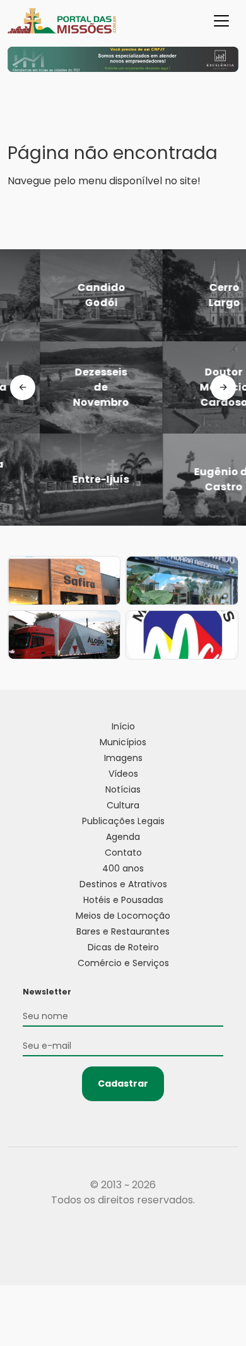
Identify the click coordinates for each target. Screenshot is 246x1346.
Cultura (123, 805)
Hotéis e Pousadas (123, 900)
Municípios (123, 742)
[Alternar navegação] (221, 21)
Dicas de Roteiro (123, 947)
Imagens (123, 758)
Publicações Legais (123, 821)
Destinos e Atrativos (123, 884)
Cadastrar (123, 1083)
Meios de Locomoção (123, 915)
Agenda (123, 836)
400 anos (123, 868)
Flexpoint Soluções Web (123, 1246)
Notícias (123, 789)
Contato (123, 852)
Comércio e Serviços (123, 963)
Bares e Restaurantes (123, 931)
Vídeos (123, 773)
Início (123, 726)
